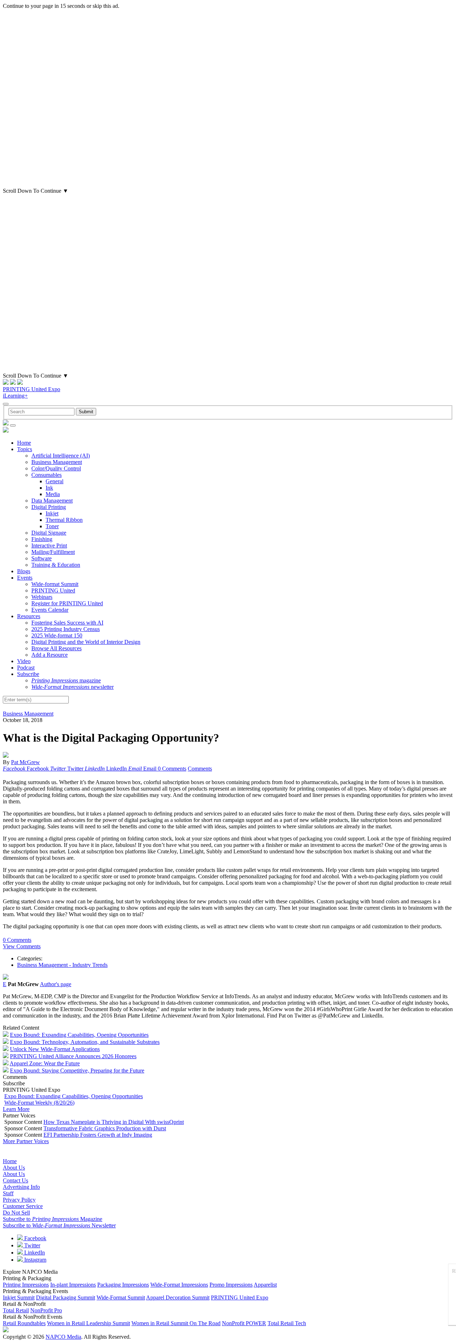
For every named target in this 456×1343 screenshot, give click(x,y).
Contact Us (15, 1180)
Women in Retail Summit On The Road (176, 1323)
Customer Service (23, 1206)
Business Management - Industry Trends (62, 965)
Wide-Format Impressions (179, 1285)
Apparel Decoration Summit (177, 1297)
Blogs (23, 571)
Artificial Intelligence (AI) (60, 456)
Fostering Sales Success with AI (67, 623)
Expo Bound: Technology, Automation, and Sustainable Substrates (85, 1042)
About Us (14, 1168)
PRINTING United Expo (31, 389)
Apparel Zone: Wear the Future (45, 1063)
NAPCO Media (63, 1337)
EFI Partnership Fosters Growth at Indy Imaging (97, 1135)
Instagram (34, 1260)
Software (41, 558)
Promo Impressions (231, 1285)
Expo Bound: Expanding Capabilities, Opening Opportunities (79, 1035)
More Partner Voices (26, 1141)
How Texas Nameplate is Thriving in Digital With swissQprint (113, 1122)
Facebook (34, 1238)
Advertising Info (21, 1187)
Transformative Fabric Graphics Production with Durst (104, 1128)
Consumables (46, 475)
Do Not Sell (16, 1213)
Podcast (26, 668)
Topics (24, 449)
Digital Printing (48, 507)
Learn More (16, 1109)
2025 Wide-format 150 (56, 635)
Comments (200, 769)
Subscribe (28, 674)
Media (53, 494)
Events (24, 578)
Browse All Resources (56, 648)
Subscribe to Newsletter (59, 1225)
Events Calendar (49, 610)
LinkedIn (34, 1252)
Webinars (41, 597)
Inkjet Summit (19, 1297)
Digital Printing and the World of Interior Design (85, 642)
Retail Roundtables (24, 1323)
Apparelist (265, 1285)
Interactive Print (49, 545)
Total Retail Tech (287, 1323)
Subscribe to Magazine (52, 1219)
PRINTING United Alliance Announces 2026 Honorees (73, 1056)
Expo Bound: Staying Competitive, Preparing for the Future (77, 1070)
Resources (28, 616)
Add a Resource (49, 655)
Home (24, 443)
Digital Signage (48, 533)
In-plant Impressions (73, 1285)
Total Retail (16, 1310)
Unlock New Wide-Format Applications (55, 1049)
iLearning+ (15, 396)
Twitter (31, 1245)
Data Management (52, 501)
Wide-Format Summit (121, 1297)
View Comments (22, 946)
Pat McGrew (25, 762)
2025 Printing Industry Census (65, 629)
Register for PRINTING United (67, 603)
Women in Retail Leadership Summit (88, 1323)
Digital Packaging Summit (65, 1297)
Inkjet (52, 513)
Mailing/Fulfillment (53, 552)
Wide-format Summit (54, 584)
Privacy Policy (19, 1200)
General (54, 481)
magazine (66, 680)
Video (24, 661)
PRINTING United (53, 590)
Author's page (55, 984)
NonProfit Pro (46, 1310)
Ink (49, 488)
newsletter (72, 687)
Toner (52, 526)
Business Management (56, 462)
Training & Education (55, 565)
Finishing (41, 539)
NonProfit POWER (244, 1323)
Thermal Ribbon (64, 520)
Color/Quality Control (56, 468)
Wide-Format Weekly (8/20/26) (39, 1103)
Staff (8, 1193)
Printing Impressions (26, 1285)
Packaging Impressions (123, 1285)
